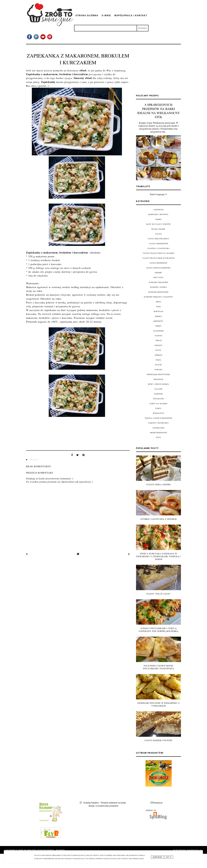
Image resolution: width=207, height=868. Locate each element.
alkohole (158, 209)
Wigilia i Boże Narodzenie (158, 418)
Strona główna (86, 15)
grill (158, 301)
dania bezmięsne (158, 263)
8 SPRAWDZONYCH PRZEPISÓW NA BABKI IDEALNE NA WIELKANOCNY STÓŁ (158, 111)
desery (158, 272)
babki (159, 219)
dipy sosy (158, 277)
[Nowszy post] (27, 553)
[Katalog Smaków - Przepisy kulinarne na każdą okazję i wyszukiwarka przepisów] (103, 806)
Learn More (157, 857)
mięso (158, 326)
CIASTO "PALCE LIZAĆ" (158, 593)
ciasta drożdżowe (158, 243)
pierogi (158, 355)
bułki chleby (158, 229)
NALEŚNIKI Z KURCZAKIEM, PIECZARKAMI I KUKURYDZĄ (158, 667)
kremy (158, 316)
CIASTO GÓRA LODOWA (158, 484)
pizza (158, 360)
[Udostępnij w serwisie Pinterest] (83, 456)
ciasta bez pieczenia (158, 238)
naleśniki (158, 331)
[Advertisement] (158, 70)
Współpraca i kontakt (130, 15)
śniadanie (158, 398)
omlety (159, 345)
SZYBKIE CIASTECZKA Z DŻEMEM (158, 519)
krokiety (158, 321)
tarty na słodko (158, 403)
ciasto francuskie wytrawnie (159, 258)
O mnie (106, 15)
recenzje (158, 379)
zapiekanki (33, 459)
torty (158, 408)
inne (158, 306)
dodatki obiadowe (158, 282)
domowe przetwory (158, 292)
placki (158, 364)
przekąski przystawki (158, 374)
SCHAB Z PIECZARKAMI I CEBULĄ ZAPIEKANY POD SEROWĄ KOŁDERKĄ (158, 629)
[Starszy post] (129, 553)
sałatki (158, 389)
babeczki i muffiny (158, 214)
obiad (158, 340)
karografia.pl (194, 850)
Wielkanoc (158, 413)
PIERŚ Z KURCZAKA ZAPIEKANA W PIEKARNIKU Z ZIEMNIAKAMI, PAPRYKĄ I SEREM (158, 556)
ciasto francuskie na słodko (158, 253)
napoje (158, 335)
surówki (158, 394)
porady (159, 369)
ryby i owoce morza (158, 384)
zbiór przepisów (158, 432)
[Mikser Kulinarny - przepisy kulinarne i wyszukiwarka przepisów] (50, 821)
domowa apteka (158, 287)
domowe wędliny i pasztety (158, 297)
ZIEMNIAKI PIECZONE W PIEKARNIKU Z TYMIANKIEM (158, 704)
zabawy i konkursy (158, 423)
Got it (169, 857)
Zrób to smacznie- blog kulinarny (36, 850)
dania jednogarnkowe (158, 268)
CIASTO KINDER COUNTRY (158, 740)
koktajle (158, 311)
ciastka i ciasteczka (158, 248)
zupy (158, 437)
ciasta (158, 234)
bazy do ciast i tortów (158, 224)
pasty (158, 350)
